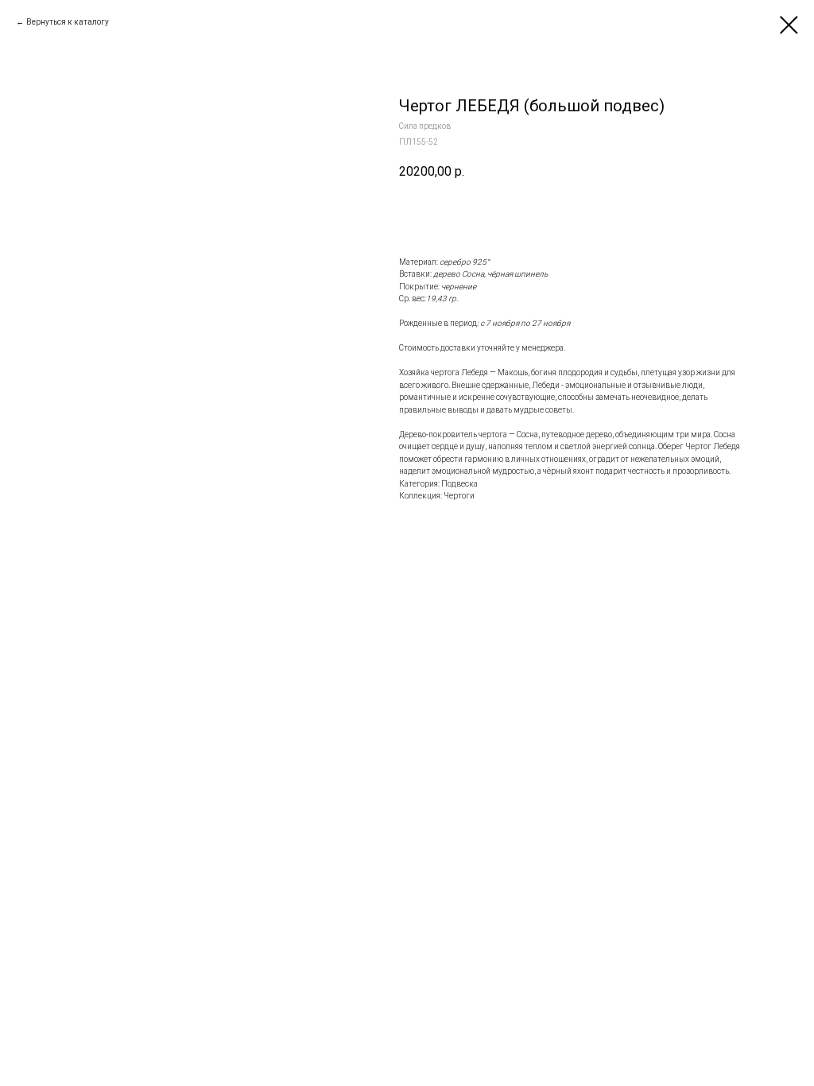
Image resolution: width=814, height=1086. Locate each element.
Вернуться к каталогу (67, 21)
